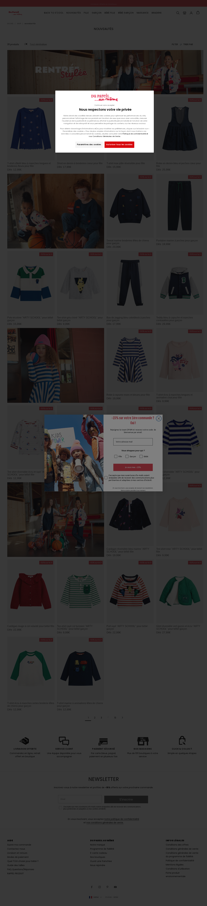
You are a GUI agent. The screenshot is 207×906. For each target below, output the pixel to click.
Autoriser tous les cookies (119, 144)
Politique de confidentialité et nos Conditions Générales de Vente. (118, 135)
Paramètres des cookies (89, 144)
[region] (104, 122)
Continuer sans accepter (105, 105)
